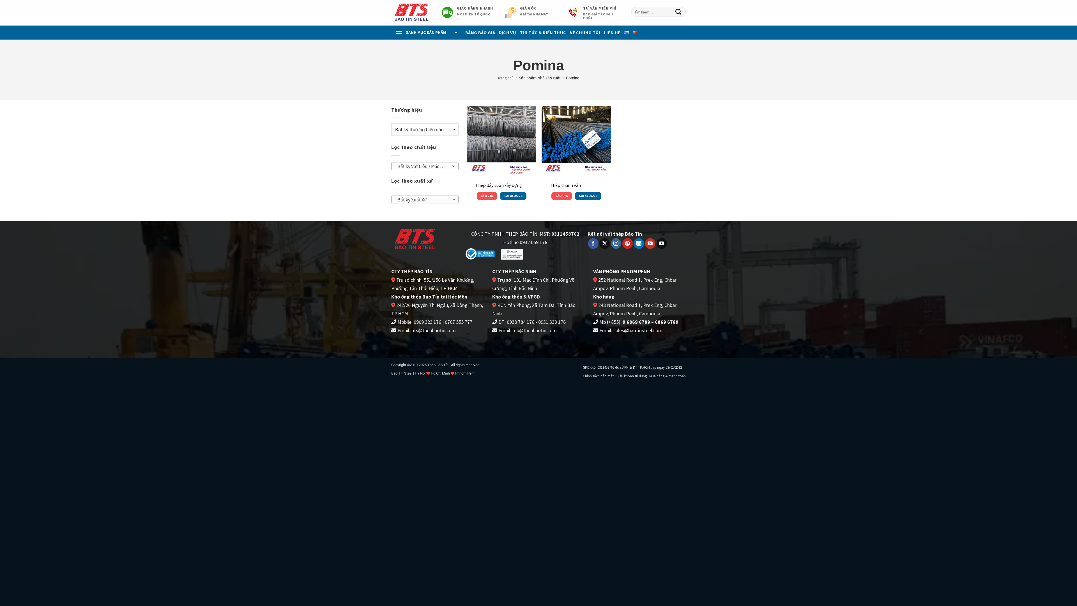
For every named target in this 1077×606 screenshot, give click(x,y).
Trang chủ (506, 78)
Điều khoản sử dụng (631, 376)
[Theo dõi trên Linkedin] (639, 243)
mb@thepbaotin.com (534, 330)
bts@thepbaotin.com (433, 330)
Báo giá (487, 196)
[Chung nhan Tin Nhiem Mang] (512, 254)
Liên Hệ (612, 32)
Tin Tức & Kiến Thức (543, 32)
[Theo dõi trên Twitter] (604, 243)
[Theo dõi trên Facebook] (593, 243)
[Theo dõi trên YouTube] (650, 243)
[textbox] (423, 166)
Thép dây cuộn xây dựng (498, 185)
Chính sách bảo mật (598, 376)
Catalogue (513, 196)
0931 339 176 (552, 322)
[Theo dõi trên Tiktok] (662, 243)
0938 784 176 (520, 322)
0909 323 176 (427, 322)
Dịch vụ (507, 32)
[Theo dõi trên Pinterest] (627, 243)
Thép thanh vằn (565, 185)
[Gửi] (678, 12)
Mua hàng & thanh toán (667, 376)
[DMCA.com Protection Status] (547, 253)
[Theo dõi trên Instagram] (616, 243)
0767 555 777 (458, 322)
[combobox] (658, 12)
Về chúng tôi (585, 32)
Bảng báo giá (480, 32)
